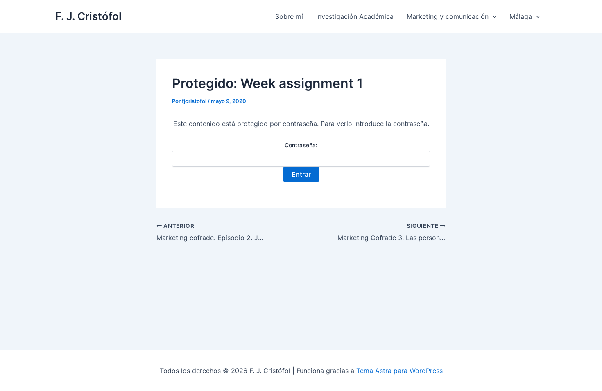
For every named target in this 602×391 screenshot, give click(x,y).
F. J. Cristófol (88, 16)
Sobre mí (289, 16)
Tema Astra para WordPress (399, 370)
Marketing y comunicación (448, 16)
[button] (493, 16)
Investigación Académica (355, 16)
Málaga (520, 16)
